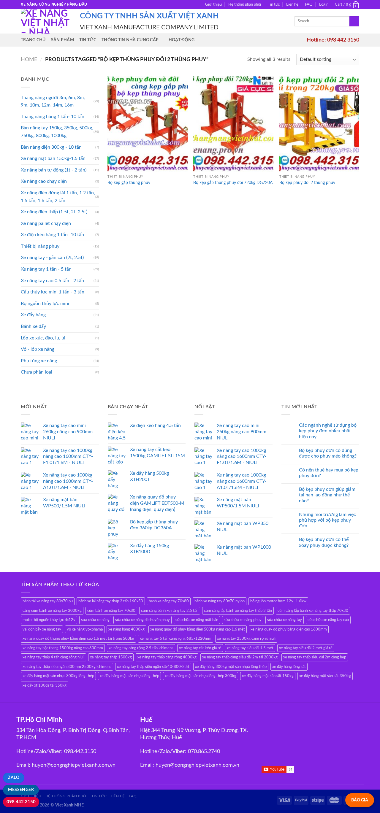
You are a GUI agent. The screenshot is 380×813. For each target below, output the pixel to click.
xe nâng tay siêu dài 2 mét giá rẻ (305, 648)
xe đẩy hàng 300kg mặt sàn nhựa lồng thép (231, 666)
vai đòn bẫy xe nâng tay (42, 629)
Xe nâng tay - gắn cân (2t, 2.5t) (52, 257)
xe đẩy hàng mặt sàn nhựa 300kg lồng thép (58, 676)
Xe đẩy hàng (33, 314)
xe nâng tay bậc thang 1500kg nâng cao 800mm (63, 648)
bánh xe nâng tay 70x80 (169, 601)
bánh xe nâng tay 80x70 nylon (219, 601)
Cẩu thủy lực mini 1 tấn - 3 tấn (52, 292)
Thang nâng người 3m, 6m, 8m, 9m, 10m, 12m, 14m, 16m (53, 101)
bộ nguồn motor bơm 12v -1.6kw (278, 601)
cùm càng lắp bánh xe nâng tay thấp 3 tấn (238, 610)
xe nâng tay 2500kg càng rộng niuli (246, 638)
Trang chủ (33, 40)
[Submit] (354, 21)
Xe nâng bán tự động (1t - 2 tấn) (53, 170)
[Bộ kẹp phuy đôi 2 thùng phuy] (319, 124)
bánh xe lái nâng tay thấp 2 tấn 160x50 (110, 601)
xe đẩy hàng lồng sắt (289, 666)
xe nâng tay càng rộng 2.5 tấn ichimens (141, 648)
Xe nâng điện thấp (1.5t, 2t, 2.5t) (54, 211)
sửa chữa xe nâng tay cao (328, 620)
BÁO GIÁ (359, 800)
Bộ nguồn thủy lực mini (45, 303)
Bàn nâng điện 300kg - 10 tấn (51, 147)
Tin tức (274, 4)
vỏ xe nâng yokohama (85, 629)
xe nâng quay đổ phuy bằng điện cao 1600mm (289, 629)
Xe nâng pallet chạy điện (46, 223)
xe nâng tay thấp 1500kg (111, 657)
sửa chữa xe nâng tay (284, 620)
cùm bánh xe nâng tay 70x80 (111, 610)
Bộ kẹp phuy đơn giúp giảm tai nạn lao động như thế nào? (327, 495)
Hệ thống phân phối (244, 4)
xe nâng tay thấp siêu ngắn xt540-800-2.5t (153, 666)
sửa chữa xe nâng (95, 620)
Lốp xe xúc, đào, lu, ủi (43, 338)
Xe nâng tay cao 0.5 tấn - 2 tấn (52, 280)
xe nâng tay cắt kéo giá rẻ (200, 648)
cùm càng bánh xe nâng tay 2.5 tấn (169, 610)
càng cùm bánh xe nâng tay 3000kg (52, 610)
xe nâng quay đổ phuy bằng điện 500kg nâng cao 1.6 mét (197, 629)
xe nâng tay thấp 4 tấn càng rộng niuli (53, 657)
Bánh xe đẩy (33, 326)
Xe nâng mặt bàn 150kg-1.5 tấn (53, 158)
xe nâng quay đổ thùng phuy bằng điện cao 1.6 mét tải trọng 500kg (78, 638)
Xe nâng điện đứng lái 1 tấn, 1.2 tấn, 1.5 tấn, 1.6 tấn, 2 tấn (58, 196)
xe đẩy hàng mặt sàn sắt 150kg (268, 676)
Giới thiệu (213, 4)
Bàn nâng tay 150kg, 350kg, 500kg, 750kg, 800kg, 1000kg (57, 132)
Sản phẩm (62, 40)
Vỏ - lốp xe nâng (37, 349)
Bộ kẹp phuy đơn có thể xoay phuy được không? (324, 542)
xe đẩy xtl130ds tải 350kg (44, 685)
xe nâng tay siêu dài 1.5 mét (250, 648)
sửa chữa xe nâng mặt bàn (196, 620)
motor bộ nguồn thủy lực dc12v (49, 620)
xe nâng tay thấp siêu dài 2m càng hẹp (314, 657)
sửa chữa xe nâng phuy (243, 620)
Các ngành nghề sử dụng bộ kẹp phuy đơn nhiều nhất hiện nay (328, 431)
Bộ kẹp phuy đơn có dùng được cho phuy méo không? (328, 453)
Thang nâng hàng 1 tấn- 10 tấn (52, 116)
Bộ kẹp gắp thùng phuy (128, 182)
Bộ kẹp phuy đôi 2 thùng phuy (307, 182)
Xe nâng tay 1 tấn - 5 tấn (46, 269)
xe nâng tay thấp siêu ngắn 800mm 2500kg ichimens (67, 666)
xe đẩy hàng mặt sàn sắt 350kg (325, 676)
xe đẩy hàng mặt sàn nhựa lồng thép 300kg (200, 676)
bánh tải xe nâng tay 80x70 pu (48, 601)
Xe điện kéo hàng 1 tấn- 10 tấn (52, 234)
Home (29, 59)
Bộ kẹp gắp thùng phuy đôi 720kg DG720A (233, 182)
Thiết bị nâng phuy (40, 246)
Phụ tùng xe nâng (39, 360)
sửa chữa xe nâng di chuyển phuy (142, 620)
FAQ (308, 4)
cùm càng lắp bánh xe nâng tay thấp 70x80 (313, 610)
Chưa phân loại (36, 372)
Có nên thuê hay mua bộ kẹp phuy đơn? (328, 473)
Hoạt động (182, 40)
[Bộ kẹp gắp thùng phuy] (147, 124)
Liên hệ (292, 4)
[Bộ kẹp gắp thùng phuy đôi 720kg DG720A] (233, 124)
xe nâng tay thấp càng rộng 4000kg (167, 657)
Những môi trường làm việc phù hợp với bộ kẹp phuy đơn (327, 520)
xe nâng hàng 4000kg (126, 629)
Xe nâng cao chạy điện (44, 181)
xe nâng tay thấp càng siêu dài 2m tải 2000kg (240, 657)
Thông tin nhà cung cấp (130, 40)
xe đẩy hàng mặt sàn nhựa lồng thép (129, 676)
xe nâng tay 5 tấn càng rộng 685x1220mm (175, 638)
